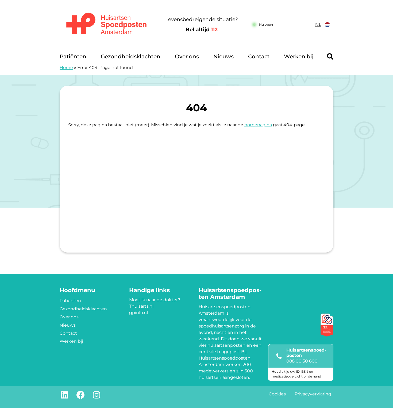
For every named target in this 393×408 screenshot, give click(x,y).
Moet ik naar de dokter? (154, 299)
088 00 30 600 (302, 361)
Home (66, 67)
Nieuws (223, 56)
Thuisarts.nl (141, 306)
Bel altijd (202, 29)
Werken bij (299, 56)
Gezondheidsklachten (130, 56)
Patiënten (73, 56)
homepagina (258, 124)
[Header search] (330, 56)
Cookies (277, 393)
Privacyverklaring (313, 393)
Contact (258, 56)
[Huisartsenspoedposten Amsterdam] (107, 25)
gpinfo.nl (138, 312)
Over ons (187, 56)
